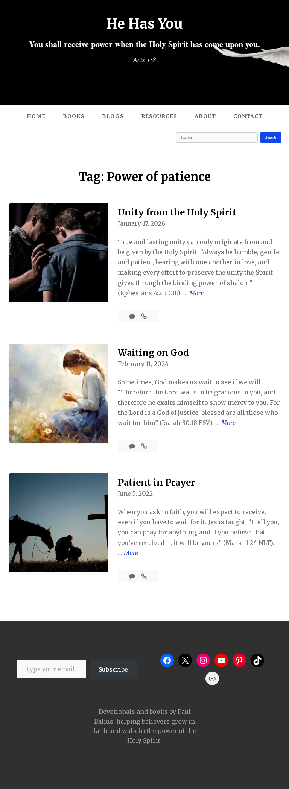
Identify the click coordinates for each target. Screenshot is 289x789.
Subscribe (113, 669)
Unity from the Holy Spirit (177, 212)
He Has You (144, 23)
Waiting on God (153, 352)
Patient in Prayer (156, 482)
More (196, 293)
